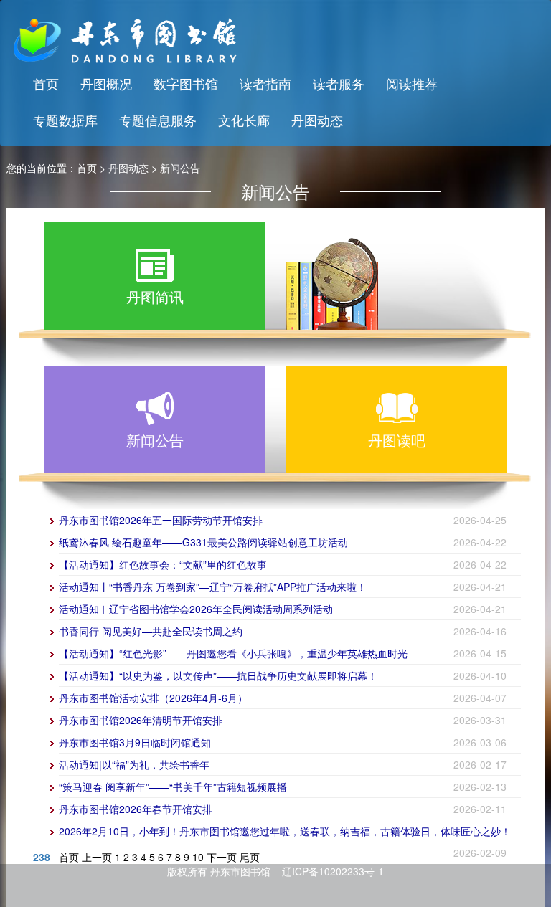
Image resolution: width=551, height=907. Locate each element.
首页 (46, 83)
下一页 (222, 857)
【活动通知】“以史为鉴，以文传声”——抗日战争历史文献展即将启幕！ (218, 675)
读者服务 (338, 83)
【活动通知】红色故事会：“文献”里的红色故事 (163, 564)
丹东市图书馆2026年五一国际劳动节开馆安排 (161, 520)
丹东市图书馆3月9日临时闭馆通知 (135, 742)
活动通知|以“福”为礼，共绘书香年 (134, 764)
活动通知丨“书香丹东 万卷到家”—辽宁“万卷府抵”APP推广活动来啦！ (213, 586)
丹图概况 (106, 83)
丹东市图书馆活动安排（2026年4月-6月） (153, 697)
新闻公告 (180, 168)
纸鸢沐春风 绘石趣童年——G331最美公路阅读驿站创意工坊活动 (203, 542)
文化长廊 (244, 119)
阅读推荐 (412, 83)
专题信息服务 (158, 119)
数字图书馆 (186, 83)
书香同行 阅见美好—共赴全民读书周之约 (150, 631)
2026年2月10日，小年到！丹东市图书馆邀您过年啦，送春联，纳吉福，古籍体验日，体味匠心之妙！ (285, 831)
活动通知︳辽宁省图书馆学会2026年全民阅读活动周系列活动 (196, 609)
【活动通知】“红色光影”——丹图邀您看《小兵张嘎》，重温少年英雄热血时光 (233, 653)
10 (198, 857)
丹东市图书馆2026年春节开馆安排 (135, 809)
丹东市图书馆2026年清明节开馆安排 (140, 720)
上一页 (97, 857)
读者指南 (265, 83)
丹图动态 (317, 119)
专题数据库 (65, 119)
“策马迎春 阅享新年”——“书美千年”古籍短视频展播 (173, 786)
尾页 (250, 857)
